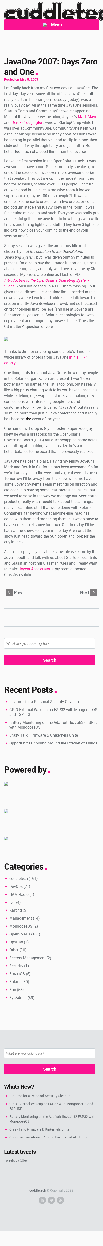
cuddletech (18, 878)
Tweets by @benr (17, 1160)
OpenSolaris (19, 934)
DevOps (16, 886)
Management (20, 918)
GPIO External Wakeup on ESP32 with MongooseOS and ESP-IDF (53, 712)
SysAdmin (18, 997)
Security (16, 965)
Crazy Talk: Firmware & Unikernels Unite (43, 735)
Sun (12, 989)
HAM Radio (19, 894)
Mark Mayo (87, 116)
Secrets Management (27, 957)
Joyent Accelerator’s (36, 569)
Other (14, 950)
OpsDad (16, 942)
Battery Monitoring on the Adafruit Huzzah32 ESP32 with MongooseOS (53, 725)
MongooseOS (20, 926)
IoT (12, 902)
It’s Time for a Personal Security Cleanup (44, 701)
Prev (15, 592)
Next (88, 592)
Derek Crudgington (27, 122)
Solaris (15, 981)
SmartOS (17, 973)
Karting (15, 910)
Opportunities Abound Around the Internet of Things (53, 743)
